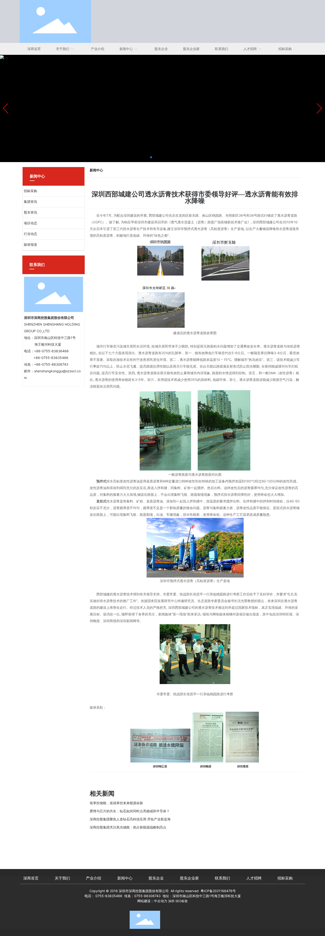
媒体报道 (30, 244)
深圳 (171, 901)
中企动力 (160, 901)
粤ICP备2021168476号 (218, 891)
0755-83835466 (108, 896)
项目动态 (30, 223)
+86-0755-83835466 (51, 358)
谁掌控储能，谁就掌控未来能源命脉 (116, 803)
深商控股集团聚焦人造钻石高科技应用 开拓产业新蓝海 (130, 819)
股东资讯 (30, 212)
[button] (151, 157)
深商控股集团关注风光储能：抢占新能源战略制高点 (128, 827)
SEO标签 (181, 901)
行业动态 (30, 234)
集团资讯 (30, 202)
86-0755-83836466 (52, 351)
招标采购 (30, 191)
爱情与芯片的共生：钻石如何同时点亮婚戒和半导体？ (130, 811)
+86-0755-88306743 (51, 364)
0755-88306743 (147, 896)
